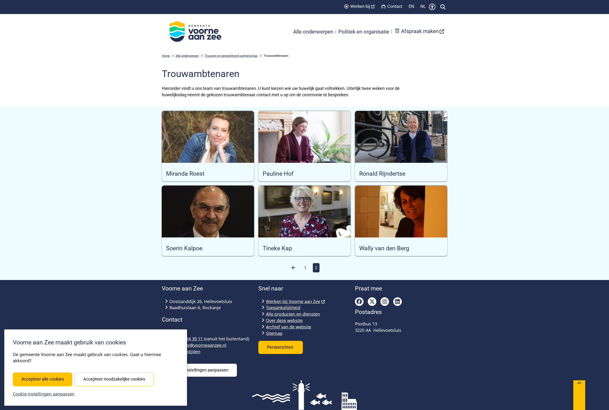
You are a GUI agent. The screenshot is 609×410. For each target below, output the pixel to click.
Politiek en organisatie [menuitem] (363, 32)
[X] (372, 301)
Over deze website (284, 320)
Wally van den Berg (384, 248)
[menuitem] (419, 31)
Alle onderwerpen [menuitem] (313, 32)
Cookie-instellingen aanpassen (43, 394)
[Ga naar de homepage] (198, 31)
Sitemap (274, 333)
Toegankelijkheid (283, 307)
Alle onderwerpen (187, 56)
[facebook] (359, 301)
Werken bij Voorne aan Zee (293, 301)
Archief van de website (288, 327)
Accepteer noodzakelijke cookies (114, 378)
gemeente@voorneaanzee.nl (197, 345)
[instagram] (384, 301)
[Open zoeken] (443, 7)
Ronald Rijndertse (382, 173)
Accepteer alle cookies (42, 378)
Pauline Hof (278, 173)
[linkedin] (397, 301)
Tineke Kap (277, 248)
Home (166, 56)
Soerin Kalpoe (184, 248)
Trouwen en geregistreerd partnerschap (231, 56)
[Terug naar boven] (579, 395)
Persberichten (280, 347)
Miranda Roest (185, 173)
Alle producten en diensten (293, 314)
